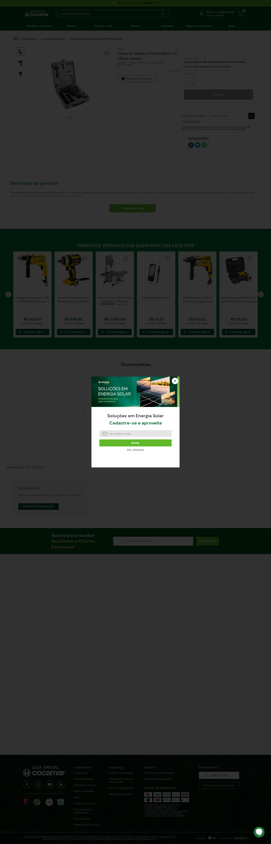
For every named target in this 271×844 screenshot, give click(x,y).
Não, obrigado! (135, 449)
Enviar (135, 442)
